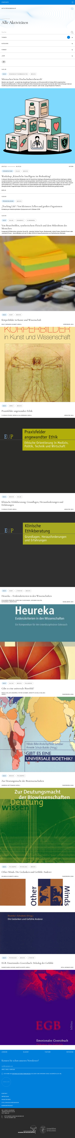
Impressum (5, 1096)
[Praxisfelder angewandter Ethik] (37, 455)
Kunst (11, 315)
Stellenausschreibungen (10, 1102)
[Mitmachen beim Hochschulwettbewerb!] (37, 125)
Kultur (11, 683)
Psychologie (23, 867)
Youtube (47, 1052)
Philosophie (28, 683)
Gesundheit (20, 220)
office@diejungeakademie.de (14, 1116)
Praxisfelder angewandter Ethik (17, 410)
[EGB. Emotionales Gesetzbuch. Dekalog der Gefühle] (37, 1007)
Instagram (70, 1052)
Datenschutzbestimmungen (21, 1074)
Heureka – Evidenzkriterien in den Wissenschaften (27, 595)
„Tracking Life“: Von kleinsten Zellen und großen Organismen (32, 206)
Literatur (19, 591)
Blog (4, 74)
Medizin (33, 74)
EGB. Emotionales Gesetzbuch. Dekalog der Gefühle (27, 962)
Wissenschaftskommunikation (18, 74)
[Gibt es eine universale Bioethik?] (37, 734)
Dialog (18, 171)
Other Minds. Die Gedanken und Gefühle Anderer (27, 871)
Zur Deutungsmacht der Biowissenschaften (23, 780)
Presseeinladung (8, 201)
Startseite (5, 2)
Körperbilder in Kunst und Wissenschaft (21, 319)
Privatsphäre (6, 1099)
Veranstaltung (7, 171)
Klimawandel (31, 220)
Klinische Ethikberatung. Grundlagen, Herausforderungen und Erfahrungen (32, 503)
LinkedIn (4, 1052)
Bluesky (26, 1052)
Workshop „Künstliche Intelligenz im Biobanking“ (26, 176)
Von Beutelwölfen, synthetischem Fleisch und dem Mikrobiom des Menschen (34, 227)
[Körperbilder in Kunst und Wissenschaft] (37, 364)
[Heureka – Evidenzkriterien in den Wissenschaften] (37, 641)
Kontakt (4, 1093)
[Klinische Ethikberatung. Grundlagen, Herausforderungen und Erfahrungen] (37, 549)
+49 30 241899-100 (10, 1118)
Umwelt (11, 406)
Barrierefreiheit (7, 1105)
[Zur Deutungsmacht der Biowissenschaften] (37, 825)
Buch (4, 315)
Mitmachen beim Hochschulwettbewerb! (22, 79)
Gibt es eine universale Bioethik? (18, 688)
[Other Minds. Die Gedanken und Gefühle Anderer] (37, 916)
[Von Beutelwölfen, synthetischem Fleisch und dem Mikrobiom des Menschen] (37, 273)
